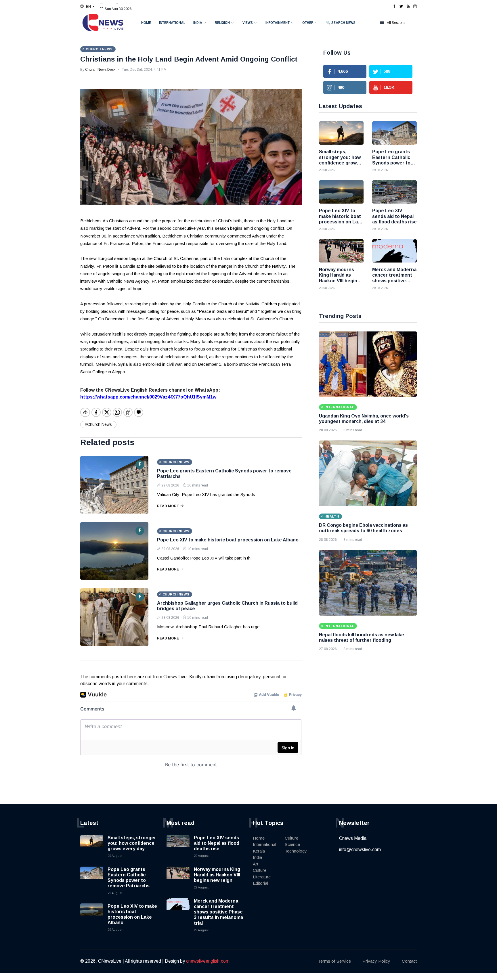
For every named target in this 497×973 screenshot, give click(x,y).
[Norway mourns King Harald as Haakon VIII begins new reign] (341, 251)
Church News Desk (100, 70)
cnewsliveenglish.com (208, 961)
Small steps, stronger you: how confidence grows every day (132, 843)
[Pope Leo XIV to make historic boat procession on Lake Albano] (114, 551)
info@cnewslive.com (360, 849)
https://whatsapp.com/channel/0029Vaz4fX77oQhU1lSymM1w (148, 396)
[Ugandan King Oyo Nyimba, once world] (368, 364)
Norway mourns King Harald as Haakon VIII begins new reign (217, 875)
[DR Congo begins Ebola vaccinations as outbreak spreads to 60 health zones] (368, 473)
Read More (168, 506)
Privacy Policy (376, 961)
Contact (409, 961)
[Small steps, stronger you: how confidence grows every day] (341, 133)
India (197, 23)
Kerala (259, 850)
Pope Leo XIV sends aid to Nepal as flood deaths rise (216, 843)
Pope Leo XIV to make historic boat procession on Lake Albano (228, 539)
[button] (87, 7)
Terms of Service (334, 961)
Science (292, 844)
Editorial (260, 883)
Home (146, 23)
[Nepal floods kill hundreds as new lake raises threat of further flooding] (368, 583)
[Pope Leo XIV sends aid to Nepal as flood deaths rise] (394, 192)
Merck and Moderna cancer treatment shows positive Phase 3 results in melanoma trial (218, 912)
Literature (262, 876)
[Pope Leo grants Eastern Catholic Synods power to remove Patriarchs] (114, 485)
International (172, 23)
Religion (222, 23)
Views (247, 23)
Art (255, 863)
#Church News (98, 424)
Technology (296, 850)
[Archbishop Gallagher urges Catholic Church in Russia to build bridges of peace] (114, 617)
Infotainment (277, 23)
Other (308, 23)
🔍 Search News (340, 23)
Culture (259, 870)
